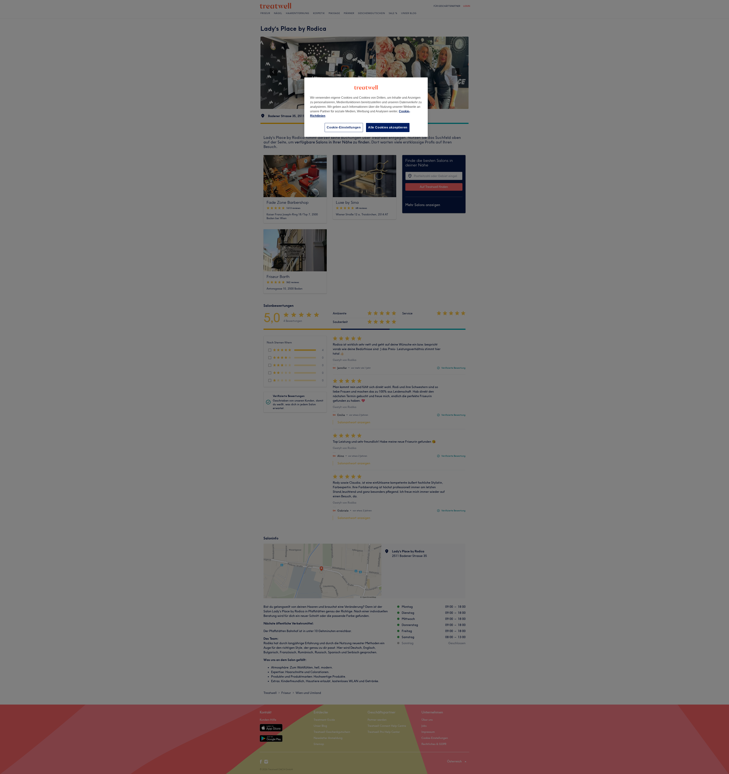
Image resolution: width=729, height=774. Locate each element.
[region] (366, 107)
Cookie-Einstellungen (344, 127)
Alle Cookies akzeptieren (387, 127)
